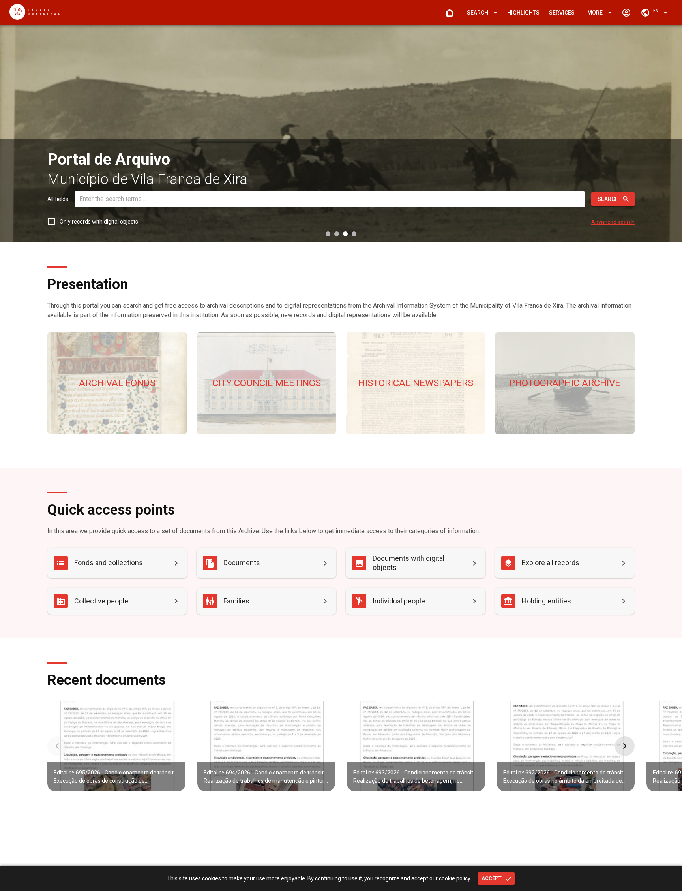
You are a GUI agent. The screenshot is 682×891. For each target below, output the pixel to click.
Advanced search (613, 222)
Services (562, 12)
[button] (481, 13)
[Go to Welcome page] (449, 13)
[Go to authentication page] (626, 13)
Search (608, 199)
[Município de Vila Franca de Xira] (34, 17)
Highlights (523, 12)
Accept (492, 878)
